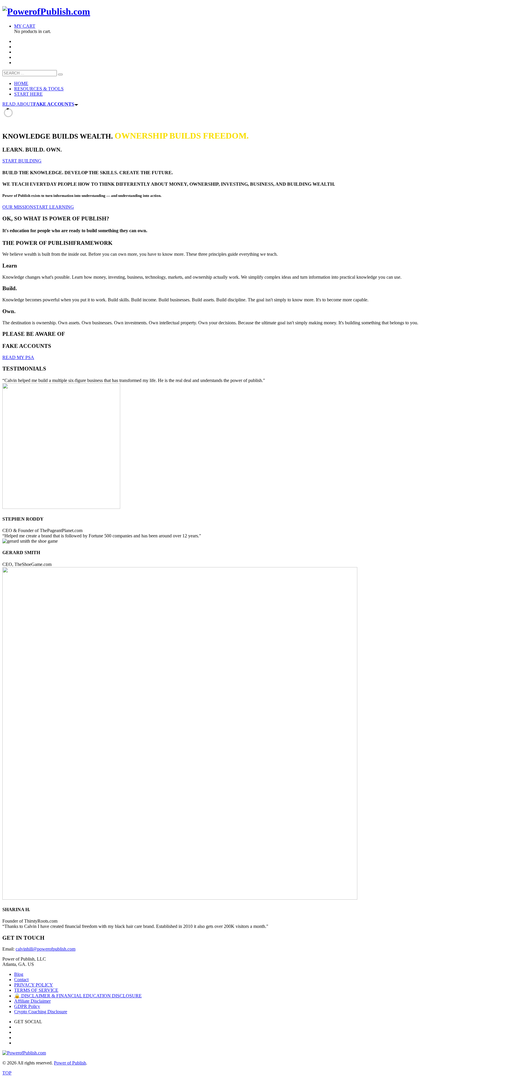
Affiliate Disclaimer (32, 1001)
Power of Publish (70, 1062)
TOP (6, 1072)
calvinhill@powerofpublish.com (45, 948)
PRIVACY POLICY (33, 984)
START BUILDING (22, 160)
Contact (21, 979)
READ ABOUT (38, 104)
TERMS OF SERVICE (36, 990)
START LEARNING (53, 207)
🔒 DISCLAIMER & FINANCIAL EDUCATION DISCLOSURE (78, 995)
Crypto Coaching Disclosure (40, 1011)
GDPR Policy (27, 1006)
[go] (60, 74)
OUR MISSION (17, 207)
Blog (18, 974)
